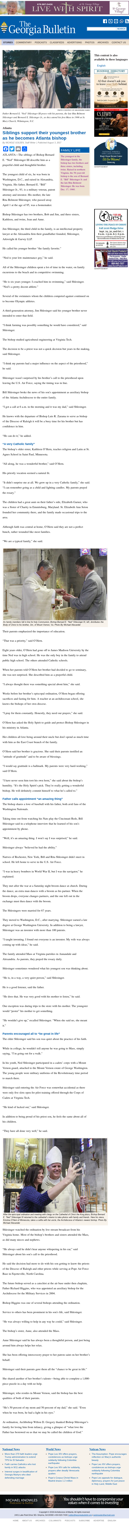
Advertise (98, 1521)
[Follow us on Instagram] (116, 21)
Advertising (74, 42)
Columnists (55, 1521)
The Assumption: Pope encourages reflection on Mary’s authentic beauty (109, 1457)
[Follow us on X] (110, 21)
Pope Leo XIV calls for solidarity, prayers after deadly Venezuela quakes (64, 1470)
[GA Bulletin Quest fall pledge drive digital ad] (111, 247)
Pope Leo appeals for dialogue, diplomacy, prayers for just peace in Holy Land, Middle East (108, 1480)
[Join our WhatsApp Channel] (121, 21)
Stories (8, 42)
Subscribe (84, 1521)
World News (53, 1449)
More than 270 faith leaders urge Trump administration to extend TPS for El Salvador (21, 1457)
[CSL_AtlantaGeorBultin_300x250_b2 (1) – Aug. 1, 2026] (111, 136)
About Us (27, 1521)
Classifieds (57, 42)
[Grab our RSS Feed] (127, 21)
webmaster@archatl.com (104, 1515)
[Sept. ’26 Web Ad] (111, 164)
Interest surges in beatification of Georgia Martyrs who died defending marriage (21, 1474)
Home (16, 1521)
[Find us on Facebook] (105, 21)
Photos (89, 42)
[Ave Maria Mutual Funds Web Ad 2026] (64, 1507)
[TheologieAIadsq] (111, 107)
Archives (103, 42)
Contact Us (119, 42)
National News (11, 1449)
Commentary (24, 42)
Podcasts (41, 42)
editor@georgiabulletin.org (80, 1515)
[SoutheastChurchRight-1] (111, 266)
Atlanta (7, 128)
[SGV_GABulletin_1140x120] (64, 13)
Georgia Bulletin (38, 28)
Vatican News (97, 1449)
